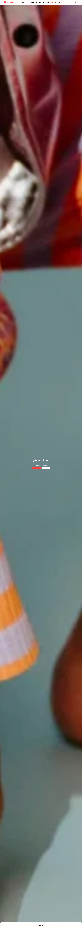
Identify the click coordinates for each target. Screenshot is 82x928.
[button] (48, 2)
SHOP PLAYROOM (46, 468)
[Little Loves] (9, 2)
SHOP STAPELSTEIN (36, 468)
